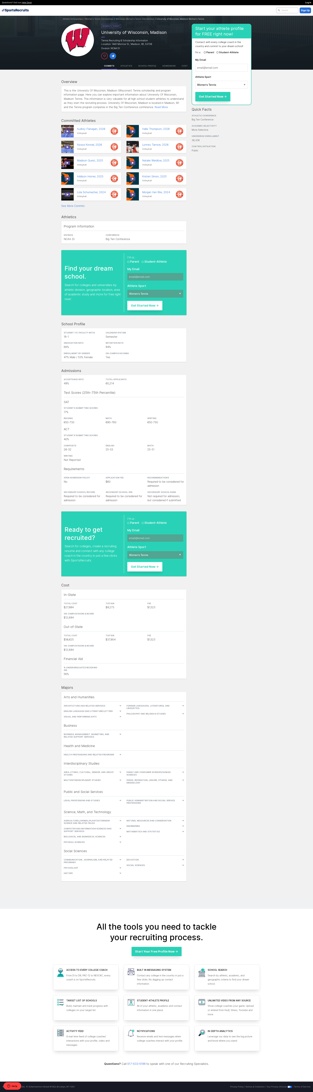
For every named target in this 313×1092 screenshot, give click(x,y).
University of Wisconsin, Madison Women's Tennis (180, 19)
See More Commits (73, 205)
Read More (161, 107)
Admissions (169, 66)
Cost (185, 66)
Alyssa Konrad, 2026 (90, 144)
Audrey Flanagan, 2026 (91, 128)
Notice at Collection (255, 1086)
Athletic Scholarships (73, 19)
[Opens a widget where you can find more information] (12, 1086)
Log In (308, 2)
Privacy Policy (237, 1086)
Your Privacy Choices (277, 1086)
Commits (109, 66)
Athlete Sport (203, 76)
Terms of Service (302, 1086)
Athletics (126, 66)
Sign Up (305, 10)
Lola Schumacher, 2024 (91, 192)
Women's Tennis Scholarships (99, 19)
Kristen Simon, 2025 (154, 176)
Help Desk (27, 2)
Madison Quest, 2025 (90, 160)
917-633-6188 (136, 1063)
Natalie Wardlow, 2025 (156, 160)
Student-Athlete (228, 52)
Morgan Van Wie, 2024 (156, 192)
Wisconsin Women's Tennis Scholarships (135, 19)
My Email (200, 59)
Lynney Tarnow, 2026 (155, 144)
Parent (210, 52)
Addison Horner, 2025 (90, 176)
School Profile (147, 66)
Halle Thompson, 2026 (156, 128)
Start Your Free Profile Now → (156, 951)
